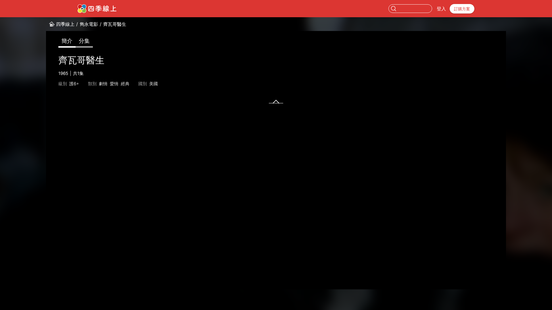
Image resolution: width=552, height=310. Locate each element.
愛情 (114, 83)
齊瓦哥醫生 (114, 24)
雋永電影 (89, 24)
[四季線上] (97, 8)
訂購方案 (462, 8)
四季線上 (65, 24)
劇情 (103, 83)
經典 (125, 83)
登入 (441, 8)
